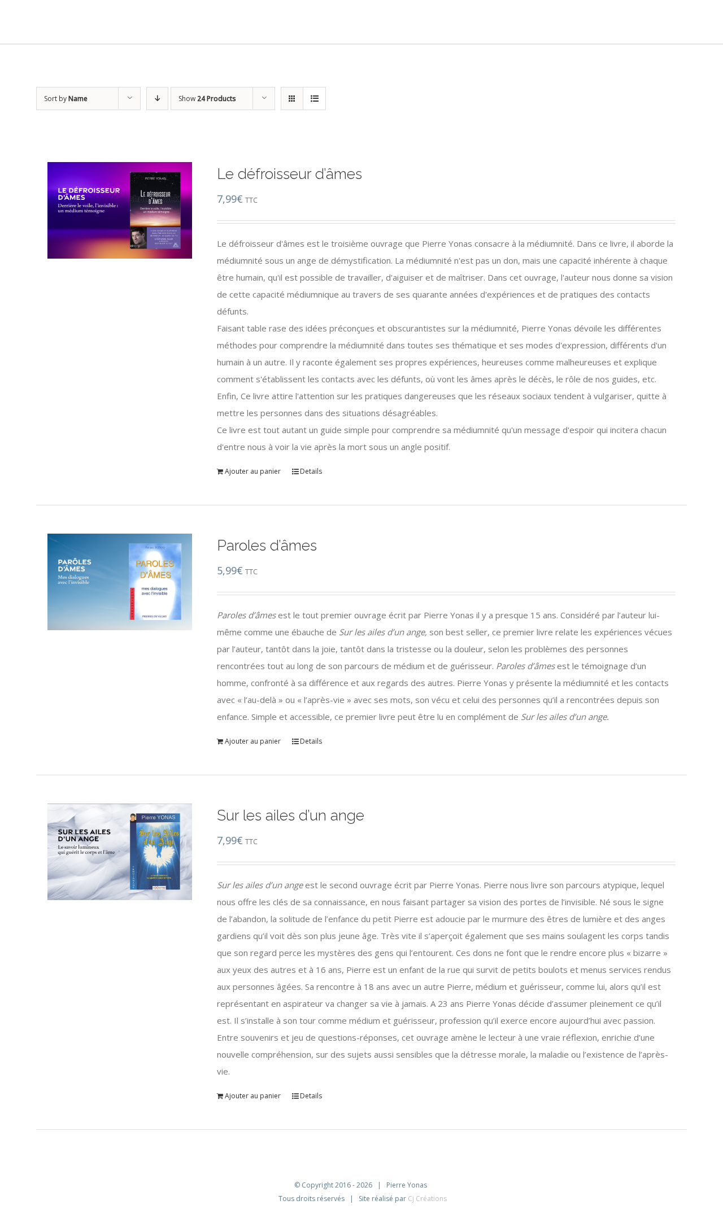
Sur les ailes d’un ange (290, 815)
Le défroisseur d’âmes (289, 173)
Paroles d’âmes (267, 545)
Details (311, 471)
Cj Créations (427, 1198)
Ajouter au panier (253, 471)
